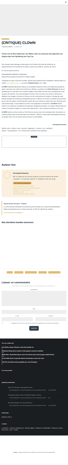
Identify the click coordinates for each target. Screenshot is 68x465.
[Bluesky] (36, 447)
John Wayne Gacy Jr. (13, 83)
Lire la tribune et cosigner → (14, 212)
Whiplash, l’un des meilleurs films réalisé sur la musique (35, 142)
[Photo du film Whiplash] (7, 142)
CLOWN (10, 272)
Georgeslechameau (7, 46)
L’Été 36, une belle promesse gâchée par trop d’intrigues (19, 362)
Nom (34, 308)
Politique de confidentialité (42, 428)
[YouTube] (31, 447)
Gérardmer (19, 272)
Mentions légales (29, 428)
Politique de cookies (57, 428)
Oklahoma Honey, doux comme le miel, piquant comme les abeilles (22, 351)
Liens (11, 430)
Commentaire (34, 289)
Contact (16, 430)
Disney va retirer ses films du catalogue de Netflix (26, 188)
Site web (51, 316)
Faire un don (5, 430)
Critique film (5, 39)
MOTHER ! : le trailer (18, 192)
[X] (27, 447)
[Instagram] (29, 447)
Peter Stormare (55, 272)
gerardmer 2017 (31, 272)
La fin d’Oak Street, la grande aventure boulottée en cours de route (23, 358)
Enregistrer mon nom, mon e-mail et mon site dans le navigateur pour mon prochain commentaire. (35, 323)
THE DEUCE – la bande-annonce (22, 190)
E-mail (17, 316)
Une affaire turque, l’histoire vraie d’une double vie (18, 347)
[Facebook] (24, 447)
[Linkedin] (34, 447)
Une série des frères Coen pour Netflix (23, 186)
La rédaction (5, 428)
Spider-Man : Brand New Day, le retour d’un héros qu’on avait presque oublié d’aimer (28, 354)
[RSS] (43, 447)
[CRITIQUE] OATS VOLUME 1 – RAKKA (23, 194)
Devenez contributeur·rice (17, 428)
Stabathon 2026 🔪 (7, 417)
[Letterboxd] (39, 447)
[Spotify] (41, 447)
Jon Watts (43, 272)
